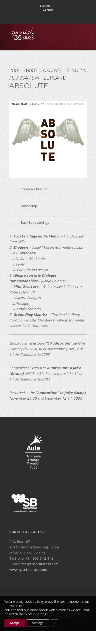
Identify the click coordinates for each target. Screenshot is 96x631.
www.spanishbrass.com (28, 569)
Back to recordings (35, 222)
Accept (14, 623)
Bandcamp (29, 206)
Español (45, 6)
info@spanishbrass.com (39, 563)
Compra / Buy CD (34, 189)
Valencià (48, 10)
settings (42, 614)
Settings (37, 623)
